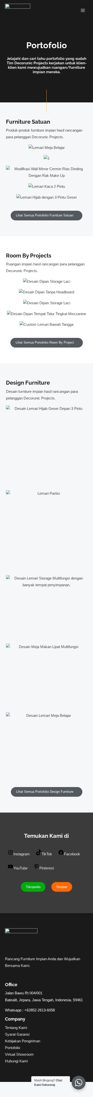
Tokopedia (33, 887)
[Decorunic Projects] (17, 10)
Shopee (61, 887)
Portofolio (12, 1048)
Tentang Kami (16, 1028)
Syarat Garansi (17, 1034)
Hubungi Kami (16, 1061)
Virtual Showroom (19, 1054)
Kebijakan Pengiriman (22, 1041)
